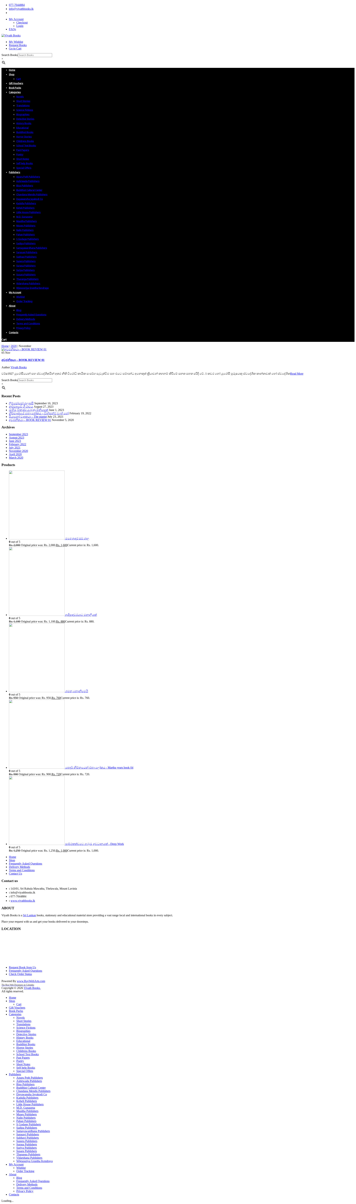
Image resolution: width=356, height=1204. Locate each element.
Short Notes (23, 1064)
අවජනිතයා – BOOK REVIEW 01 (22, 359)
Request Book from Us (22, 967)
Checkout (22, 22)
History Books (24, 1037)
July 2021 (14, 447)
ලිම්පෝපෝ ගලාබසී (21, 403)
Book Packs (16, 1011)
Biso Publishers (25, 1084)
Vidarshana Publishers (29, 1157)
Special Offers (24, 1071)
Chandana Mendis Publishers (33, 1091)
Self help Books (25, 1067)
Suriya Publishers (26, 1147)
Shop (12, 860)
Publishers (15, 1074)
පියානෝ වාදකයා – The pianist (28, 416)
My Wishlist (16, 41)
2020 (14, 346)
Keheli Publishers (26, 1101)
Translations (23, 1024)
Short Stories (23, 1021)
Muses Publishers (26, 1114)
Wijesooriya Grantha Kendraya (34, 1161)
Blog (19, 1177)
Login (19, 25)
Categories (15, 1014)
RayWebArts (31, 981)
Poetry (20, 1061)
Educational (23, 1041)
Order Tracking (25, 1171)
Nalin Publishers (26, 1117)
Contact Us (15, 873)
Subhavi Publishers (27, 1137)
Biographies (23, 1031)
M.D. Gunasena (25, 1107)
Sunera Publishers (26, 1141)
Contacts (14, 1194)
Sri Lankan (29, 915)
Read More (296, 373)
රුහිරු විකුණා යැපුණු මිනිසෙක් (28, 410)
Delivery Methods (19, 866)
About (12, 1174)
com (42, 981)
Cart (18, 1004)
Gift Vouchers (17, 1007)
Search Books (9, 55)
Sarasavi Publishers (27, 1134)
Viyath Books (19, 367)
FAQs (12, 29)
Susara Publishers (26, 1151)
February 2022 (17, 444)
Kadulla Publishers (27, 1097)
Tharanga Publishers (28, 1154)
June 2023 (15, 440)
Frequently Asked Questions (25, 863)
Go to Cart (15, 48)
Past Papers (23, 1057)
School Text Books (27, 1054)
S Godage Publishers (28, 1124)
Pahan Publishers (26, 1121)
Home (5, 346)
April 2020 (15, 454)
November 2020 (18, 450)
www (20, 981)
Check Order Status (20, 974)
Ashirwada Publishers (29, 1081)
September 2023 (18, 434)
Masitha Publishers (27, 1111)
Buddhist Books (25, 1044)
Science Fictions (25, 1027)
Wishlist (21, 1167)
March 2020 (16, 457)
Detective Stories (26, 1034)
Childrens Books (26, 1051)
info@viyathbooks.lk (21, 8)
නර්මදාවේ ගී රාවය (21, 406)
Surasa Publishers (26, 1144)
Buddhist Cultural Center (31, 1087)
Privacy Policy (24, 1191)
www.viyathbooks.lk (23, 900)
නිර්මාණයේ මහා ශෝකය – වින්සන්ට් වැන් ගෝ (39, 413)
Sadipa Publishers (26, 1127)
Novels (20, 1017)
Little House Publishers (30, 1104)
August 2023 (16, 437)
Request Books (18, 45)
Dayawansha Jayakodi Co (31, 1094)
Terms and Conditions (22, 870)
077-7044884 (17, 4)
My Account (16, 19)
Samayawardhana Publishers (33, 1131)
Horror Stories (24, 1047)
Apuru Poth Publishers (29, 1077)
